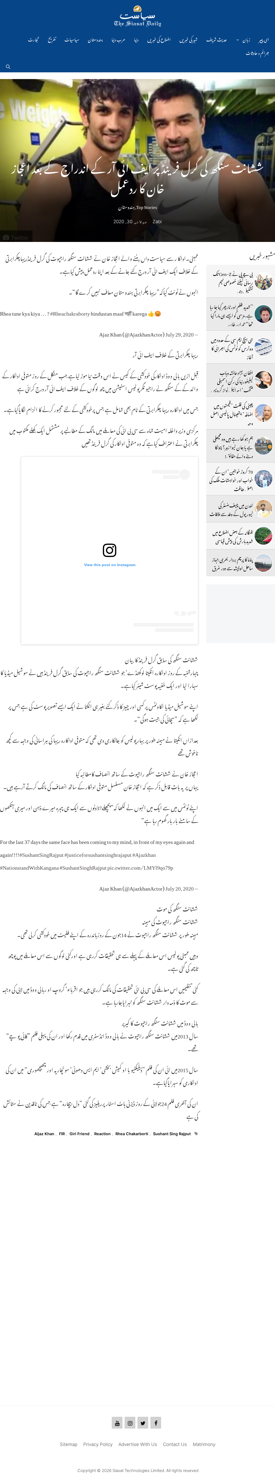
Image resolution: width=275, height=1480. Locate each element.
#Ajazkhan (144, 853)
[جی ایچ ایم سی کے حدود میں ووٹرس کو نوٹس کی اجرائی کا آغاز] (263, 347)
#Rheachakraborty (70, 312)
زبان (246, 38)
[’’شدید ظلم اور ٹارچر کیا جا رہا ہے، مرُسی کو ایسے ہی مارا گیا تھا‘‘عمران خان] (263, 314)
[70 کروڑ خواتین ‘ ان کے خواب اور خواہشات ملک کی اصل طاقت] (263, 478)
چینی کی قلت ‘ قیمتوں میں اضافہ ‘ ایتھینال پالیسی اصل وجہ (232, 413)
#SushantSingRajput (41, 853)
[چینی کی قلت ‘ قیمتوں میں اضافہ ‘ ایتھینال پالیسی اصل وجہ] (263, 412)
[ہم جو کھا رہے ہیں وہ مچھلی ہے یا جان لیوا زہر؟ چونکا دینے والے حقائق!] (263, 445)
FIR (62, 1133)
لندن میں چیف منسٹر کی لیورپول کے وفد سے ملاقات (231, 509)
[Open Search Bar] (8, 65)
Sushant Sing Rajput (172, 1133)
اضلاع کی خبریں (159, 38)
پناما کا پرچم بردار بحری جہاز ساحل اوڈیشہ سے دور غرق (232, 563)
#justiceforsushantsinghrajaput (98, 853)
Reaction (102, 1133)
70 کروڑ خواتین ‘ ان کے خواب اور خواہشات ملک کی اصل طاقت (231, 479)
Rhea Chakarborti (131, 1133)
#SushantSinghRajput (83, 866)
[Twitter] (143, 1423)
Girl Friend (79, 1133)
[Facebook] (155, 1423)
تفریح (52, 38)
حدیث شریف (216, 38)
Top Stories (146, 206)
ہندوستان (95, 38)
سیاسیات (71, 38)
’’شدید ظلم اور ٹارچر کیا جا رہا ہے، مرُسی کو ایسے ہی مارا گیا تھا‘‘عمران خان (231, 314)
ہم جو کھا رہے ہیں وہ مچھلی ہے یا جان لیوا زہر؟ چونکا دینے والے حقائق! (233, 446)
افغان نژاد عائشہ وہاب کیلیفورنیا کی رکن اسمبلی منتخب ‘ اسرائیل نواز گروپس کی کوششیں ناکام (232, 384)
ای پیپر (264, 38)
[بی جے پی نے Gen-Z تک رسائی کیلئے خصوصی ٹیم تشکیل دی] (263, 281)
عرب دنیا (118, 38)
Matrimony (204, 1444)
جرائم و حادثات (257, 52)
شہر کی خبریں (188, 38)
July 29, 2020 (179, 333)
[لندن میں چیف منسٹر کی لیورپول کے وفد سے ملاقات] (263, 508)
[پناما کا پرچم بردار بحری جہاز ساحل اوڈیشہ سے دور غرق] (263, 563)
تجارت (33, 38)
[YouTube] (117, 1423)
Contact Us (175, 1444)
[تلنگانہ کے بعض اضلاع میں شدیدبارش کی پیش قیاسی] (263, 535)
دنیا (136, 38)
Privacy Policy (98, 1444)
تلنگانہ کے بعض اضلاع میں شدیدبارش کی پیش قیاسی (232, 536)
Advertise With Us (137, 1444)
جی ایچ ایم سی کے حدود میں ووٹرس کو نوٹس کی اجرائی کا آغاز (232, 347)
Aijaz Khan (44, 1133)
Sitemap (68, 1444)
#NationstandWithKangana (29, 866)
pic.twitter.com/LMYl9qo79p (140, 866)
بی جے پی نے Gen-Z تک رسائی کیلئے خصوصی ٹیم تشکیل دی (233, 281)
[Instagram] (130, 1423)
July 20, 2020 (179, 887)
